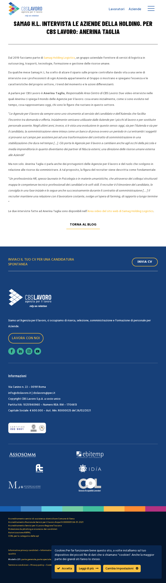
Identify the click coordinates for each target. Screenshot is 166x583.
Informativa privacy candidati (23, 550)
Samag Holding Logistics (59, 57)
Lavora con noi (26, 338)
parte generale (28, 559)
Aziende (135, 9)
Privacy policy (37, 565)
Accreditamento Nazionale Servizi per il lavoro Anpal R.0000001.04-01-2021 (45, 522)
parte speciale (44, 559)
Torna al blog (83, 224)
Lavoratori (116, 9)
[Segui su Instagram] (29, 351)
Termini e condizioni (18, 565)
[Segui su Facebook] (11, 351)
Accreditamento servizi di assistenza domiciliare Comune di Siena (41, 518)
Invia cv (144, 262)
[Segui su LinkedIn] (20, 351)
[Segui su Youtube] (37, 351)
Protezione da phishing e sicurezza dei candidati (32, 529)
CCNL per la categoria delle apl (23, 536)
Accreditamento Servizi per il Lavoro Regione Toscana (35, 525)
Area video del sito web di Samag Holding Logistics (120, 211)
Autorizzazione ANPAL (19, 532)
